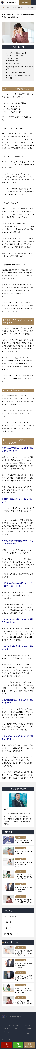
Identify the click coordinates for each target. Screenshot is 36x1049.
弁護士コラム (10, 7)
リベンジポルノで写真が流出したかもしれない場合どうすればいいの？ (23, 953)
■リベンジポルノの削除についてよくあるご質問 (19, 77)
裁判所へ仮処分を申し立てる (15, 63)
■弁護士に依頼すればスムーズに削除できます (19, 68)
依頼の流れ (27, 1025)
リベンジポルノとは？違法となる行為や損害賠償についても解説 (23, 889)
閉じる (21, 47)
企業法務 (7, 922)
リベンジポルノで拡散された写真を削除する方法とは (23, 901)
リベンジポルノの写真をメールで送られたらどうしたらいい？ (23, 864)
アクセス (15, 1032)
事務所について (7, 1025)
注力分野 (15, 1025)
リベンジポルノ (21, 7)
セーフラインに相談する (14, 58)
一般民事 (7, 928)
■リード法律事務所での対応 (15, 72)
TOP (3, 7)
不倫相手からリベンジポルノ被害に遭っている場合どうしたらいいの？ (23, 877)
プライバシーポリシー (28, 1032)
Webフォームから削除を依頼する (16, 56)
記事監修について (11, 934)
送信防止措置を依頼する (14, 61)
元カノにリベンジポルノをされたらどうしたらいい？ (23, 852)
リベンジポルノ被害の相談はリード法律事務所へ (23, 841)
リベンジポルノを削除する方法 (16, 53)
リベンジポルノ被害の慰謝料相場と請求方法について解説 (23, 978)
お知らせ (5, 1029)
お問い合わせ (25, 2)
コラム (15, 1029)
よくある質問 (28, 1029)
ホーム (4, 1022)
